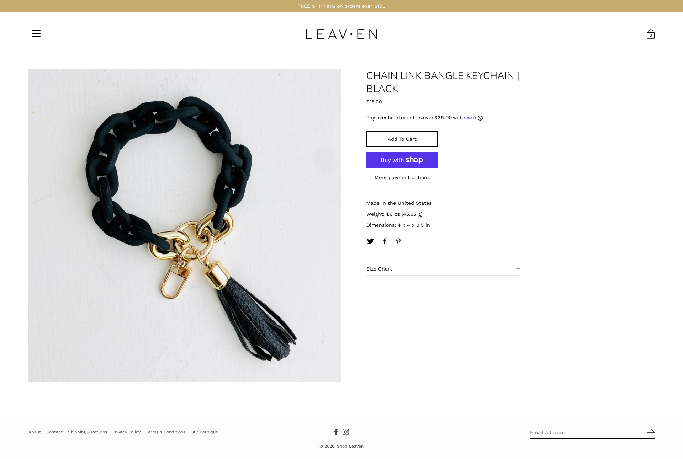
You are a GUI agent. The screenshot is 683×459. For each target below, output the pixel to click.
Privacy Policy (126, 431)
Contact (54, 431)
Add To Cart (402, 139)
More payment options (402, 177)
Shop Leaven (350, 446)
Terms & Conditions (165, 431)
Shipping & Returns (87, 431)
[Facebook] (384, 241)
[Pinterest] (398, 241)
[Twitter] (370, 241)
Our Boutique (204, 431)
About (34, 431)
